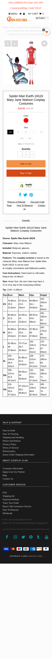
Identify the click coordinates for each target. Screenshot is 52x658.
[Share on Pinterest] (31, 195)
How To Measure (25, 205)
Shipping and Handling (13, 437)
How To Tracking (10, 434)
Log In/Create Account (14, 637)
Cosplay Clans (35, 556)
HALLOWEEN (8, 586)
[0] (46, 32)
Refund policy (9, 451)
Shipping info (9, 496)
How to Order (9, 430)
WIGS (4, 618)
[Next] (15, 43)
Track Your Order (11, 503)
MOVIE (5, 612)
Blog (5, 475)
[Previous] (7, 43)
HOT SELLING (8, 593)
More (3, 631)
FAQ (5, 492)
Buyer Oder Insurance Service (17, 506)
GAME (4, 605)
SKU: (20, 144)
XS (10, 132)
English (41, 18)
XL (41, 132)
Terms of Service (11, 448)
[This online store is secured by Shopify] (26, 188)
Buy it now (26, 173)
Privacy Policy (9, 444)
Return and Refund (11, 441)
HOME (4, 574)
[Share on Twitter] (25, 195)
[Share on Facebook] (20, 195)
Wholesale (7, 513)
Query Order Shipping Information (18, 454)
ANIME (4, 599)
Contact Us (8, 479)
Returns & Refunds (16, 202)
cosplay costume (25, 258)
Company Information (13, 468)
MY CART (36, 13)
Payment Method (11, 499)
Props (4, 624)
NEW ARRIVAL (8, 580)
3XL (30, 138)
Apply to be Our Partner (14, 472)
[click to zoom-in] (44, 43)
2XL (22, 138)
